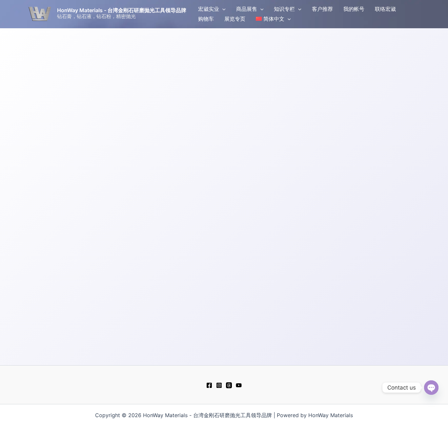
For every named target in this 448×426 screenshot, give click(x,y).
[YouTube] (239, 385)
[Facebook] (209, 385)
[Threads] (229, 385)
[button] (222, 9)
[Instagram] (219, 385)
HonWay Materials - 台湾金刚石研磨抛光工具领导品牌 (121, 10)
